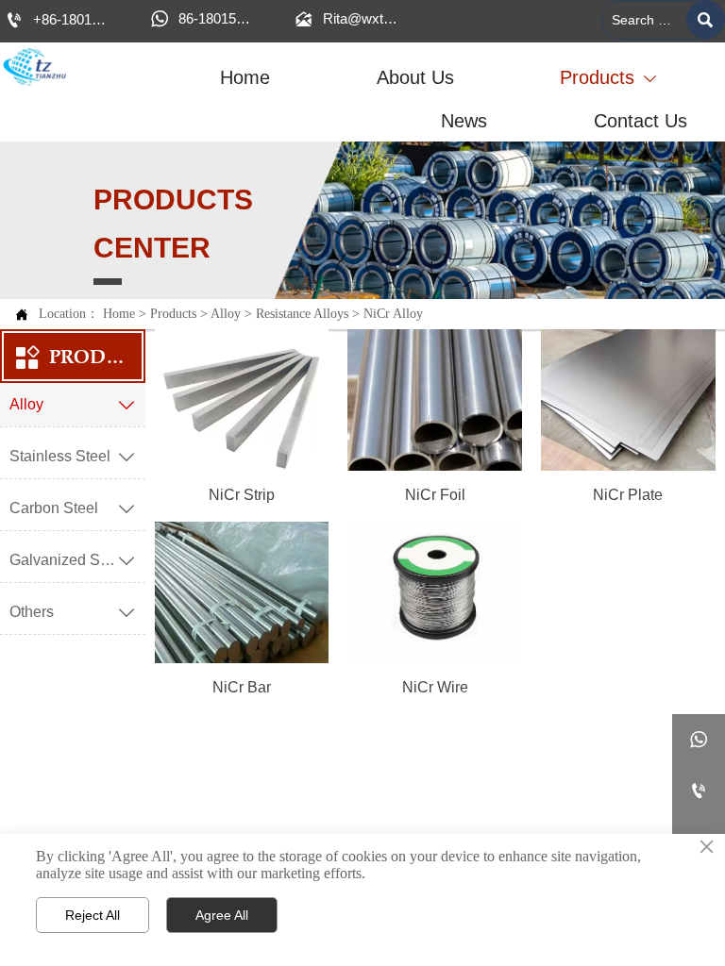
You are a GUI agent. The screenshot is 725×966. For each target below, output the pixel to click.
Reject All (92, 915)
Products (173, 314)
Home (119, 314)
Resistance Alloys (302, 314)
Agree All (221, 915)
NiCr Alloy (393, 314)
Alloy (226, 314)
